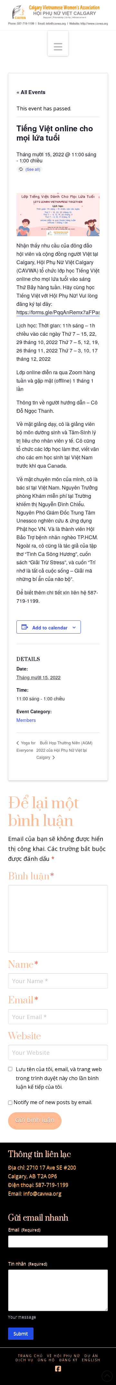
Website (24, 1037)
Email (23, 1001)
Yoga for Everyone (25, 746)
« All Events (30, 92)
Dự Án (91, 1356)
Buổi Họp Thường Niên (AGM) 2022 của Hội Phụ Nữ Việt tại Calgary (64, 750)
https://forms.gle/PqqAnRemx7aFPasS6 (61, 312)
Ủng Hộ (46, 1360)
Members (26, 720)
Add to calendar (49, 627)
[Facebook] (58, 1368)
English (91, 1360)
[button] (58, 43)
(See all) (32, 169)
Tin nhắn (27, 1263)
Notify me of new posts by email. (53, 1102)
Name (23, 965)
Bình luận (31, 877)
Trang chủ (30, 1356)
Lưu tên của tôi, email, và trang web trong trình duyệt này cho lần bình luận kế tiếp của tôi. (59, 1078)
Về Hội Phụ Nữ (63, 1356)
